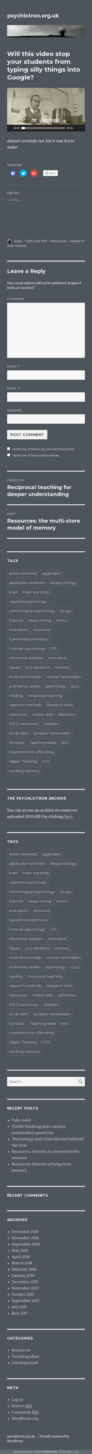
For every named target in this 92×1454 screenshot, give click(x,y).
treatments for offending (31, 752)
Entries (22, 1406)
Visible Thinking (23, 761)
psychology (55, 686)
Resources (59, 241)
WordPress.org (25, 1418)
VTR (46, 761)
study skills (18, 733)
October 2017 (23, 1294)
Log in (17, 1399)
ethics (61, 620)
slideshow (66, 714)
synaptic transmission (52, 733)
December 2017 (25, 1282)
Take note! (21, 1120)
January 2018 (23, 1275)
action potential (23, 573)
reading (16, 696)
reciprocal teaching (45, 696)
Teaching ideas (43, 743)
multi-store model (25, 677)
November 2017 (25, 1288)
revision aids (42, 714)
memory (62, 667)
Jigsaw (15, 667)
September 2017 (25, 1300)
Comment (16, 299)
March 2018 (22, 1263)
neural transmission (64, 677)
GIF (53, 648)
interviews (57, 658)
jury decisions (38, 667)
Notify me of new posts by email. (36, 455)
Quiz (75, 686)
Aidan (18, 241)
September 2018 (26, 1244)
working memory (24, 771)
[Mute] (76, 128)
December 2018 (25, 1231)
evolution (41, 630)
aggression (51, 573)
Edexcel (16, 620)
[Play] (10, 128)
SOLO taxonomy (23, 724)
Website (14, 410)
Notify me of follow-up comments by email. (44, 449)
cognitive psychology (28, 601)
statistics (51, 724)
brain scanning (36, 592)
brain (13, 592)
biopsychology (63, 583)
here (68, 816)
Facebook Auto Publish (27, 1451)
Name (13, 366)
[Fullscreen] (82, 128)
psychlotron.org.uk (33, 16)
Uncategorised (25, 1362)
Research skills (60, 705)
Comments (25, 1412)
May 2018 (20, 1250)
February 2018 (24, 1269)
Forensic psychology (27, 648)
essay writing (40, 620)
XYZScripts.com (69, 1451)
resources (18, 714)
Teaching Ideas (25, 1356)
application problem (27, 583)
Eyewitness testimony (28, 639)
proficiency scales (24, 686)
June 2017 (20, 1313)
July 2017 (19, 1307)
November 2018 (25, 1238)
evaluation (18, 630)
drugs (65, 611)
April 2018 (21, 1256)
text (65, 743)
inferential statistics (26, 658)
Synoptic (17, 743)
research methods (25, 705)
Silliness (20, 245)
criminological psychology (32, 611)
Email (13, 388)
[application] (46, 109)
